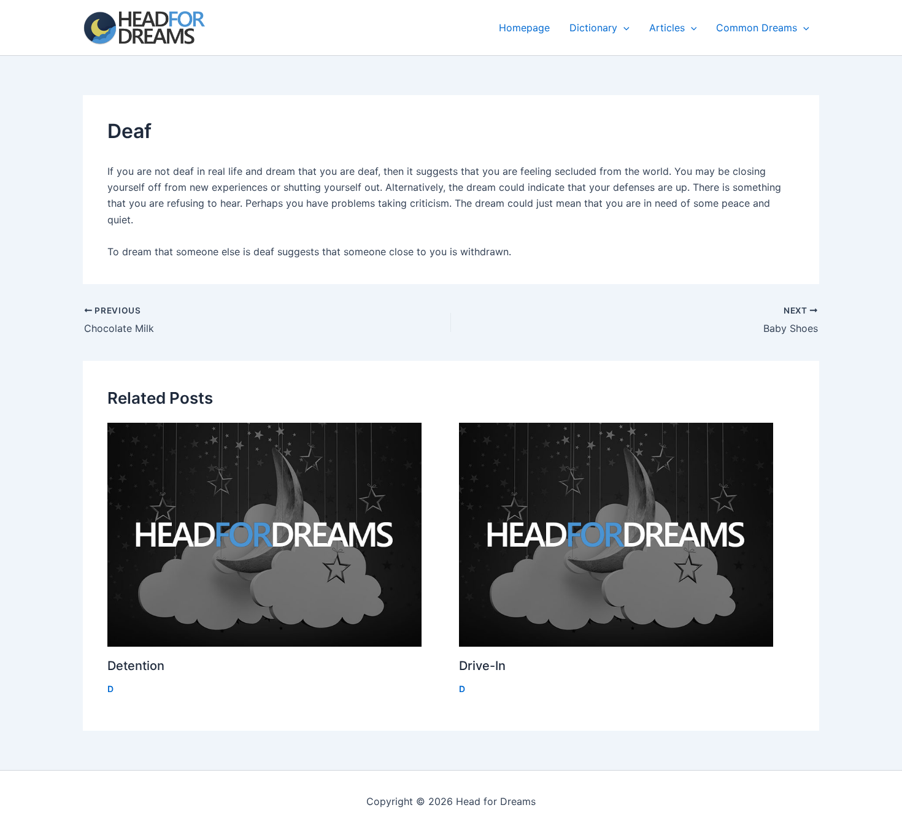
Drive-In (482, 665)
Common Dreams (756, 27)
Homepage (524, 27)
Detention (135, 665)
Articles (667, 27)
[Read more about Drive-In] (627, 535)
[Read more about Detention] (275, 535)
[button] (623, 27)
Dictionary (593, 27)
